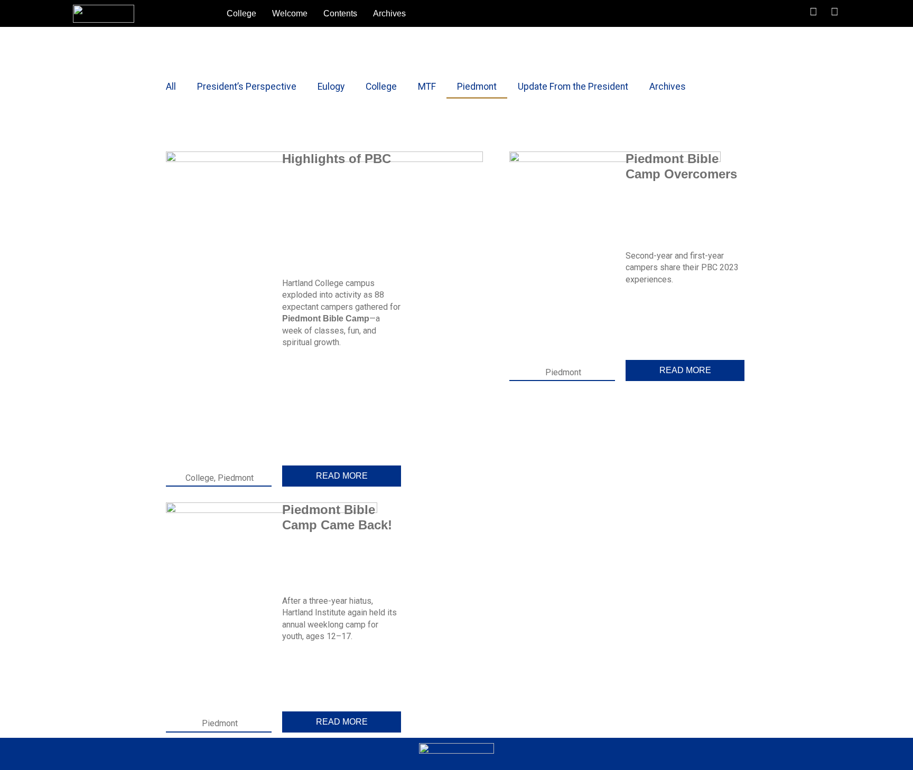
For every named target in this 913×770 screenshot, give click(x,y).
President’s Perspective (246, 86)
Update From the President (573, 86)
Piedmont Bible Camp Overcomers (681, 166)
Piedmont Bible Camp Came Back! (337, 517)
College (241, 13)
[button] (769, 14)
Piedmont (477, 86)
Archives (389, 13)
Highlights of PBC (336, 158)
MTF (427, 86)
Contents (340, 13)
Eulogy (331, 86)
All (171, 86)
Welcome (290, 13)
